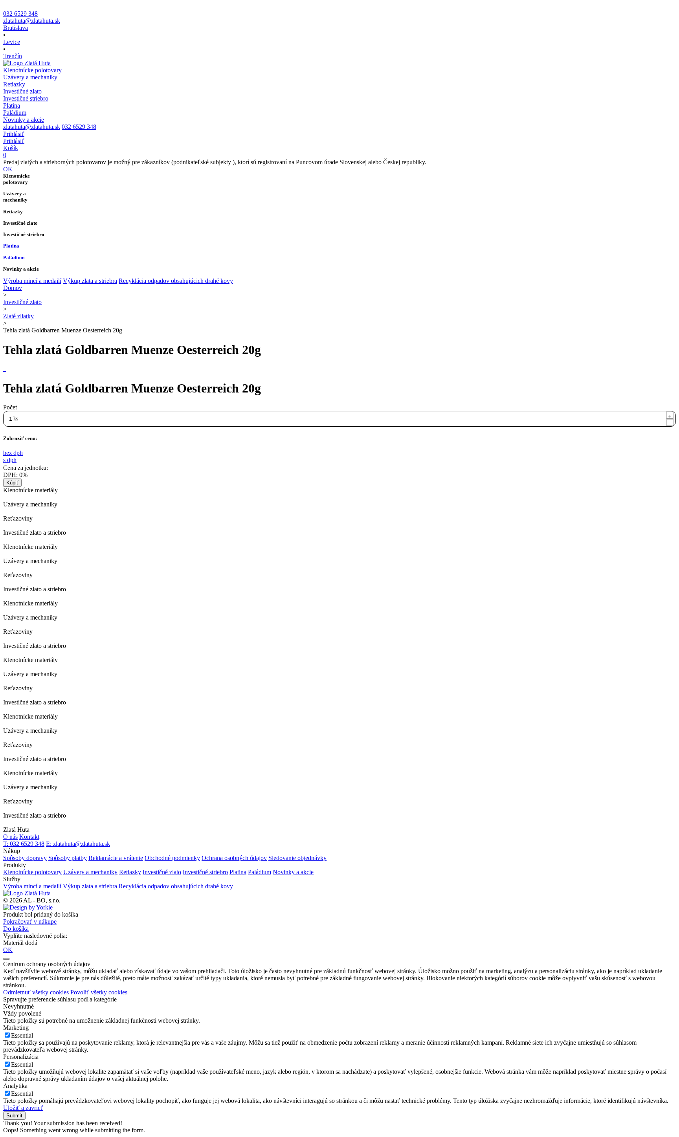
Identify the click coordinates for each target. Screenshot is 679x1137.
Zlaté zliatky (18, 316)
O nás (10, 836)
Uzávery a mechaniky (90, 872)
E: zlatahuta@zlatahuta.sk (78, 843)
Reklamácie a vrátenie (115, 858)
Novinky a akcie (293, 872)
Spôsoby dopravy (25, 858)
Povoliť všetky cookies (98, 992)
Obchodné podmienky (172, 858)
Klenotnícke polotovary (32, 872)
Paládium (259, 872)
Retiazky (130, 872)
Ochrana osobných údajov (234, 858)
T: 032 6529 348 (23, 843)
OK (8, 169)
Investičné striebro (205, 872)
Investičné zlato (22, 302)
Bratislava (15, 27)
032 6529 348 (20, 13)
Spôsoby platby (67, 858)
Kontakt (29, 836)
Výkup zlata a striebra (90, 280)
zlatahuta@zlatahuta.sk (31, 20)
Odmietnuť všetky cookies (36, 992)
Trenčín (12, 56)
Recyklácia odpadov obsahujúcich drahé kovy (176, 280)
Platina (237, 872)
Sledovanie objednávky (297, 858)
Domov (12, 287)
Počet (10, 407)
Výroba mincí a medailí (32, 280)
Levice (11, 42)
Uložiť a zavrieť (23, 1107)
